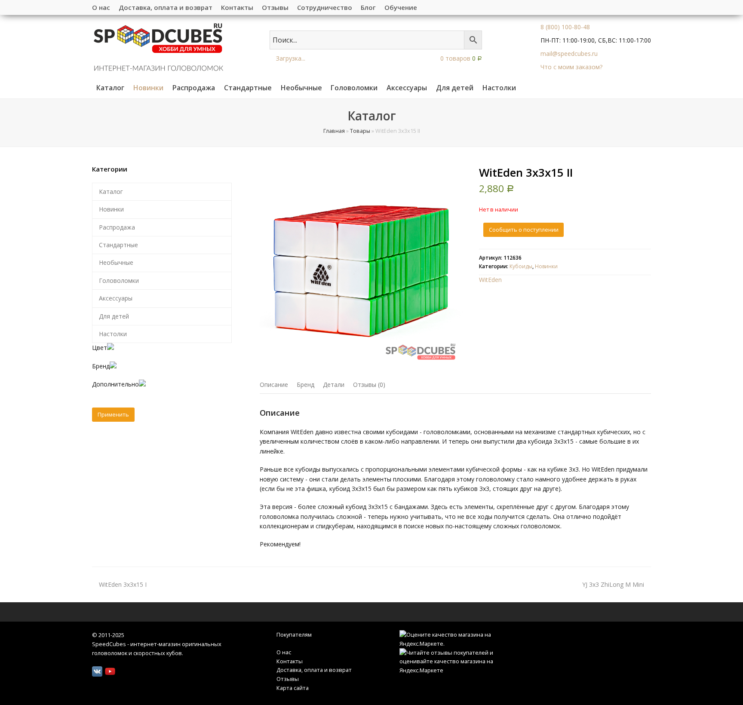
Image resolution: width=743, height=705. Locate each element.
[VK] (97, 671)
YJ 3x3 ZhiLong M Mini (613, 584)
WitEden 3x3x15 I (123, 584)
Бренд (305, 384)
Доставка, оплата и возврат (314, 670)
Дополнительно (115, 384)
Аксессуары (115, 298)
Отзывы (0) (369, 384)
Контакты (289, 661)
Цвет (99, 347)
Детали (333, 384)
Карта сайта (292, 688)
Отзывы (287, 679)
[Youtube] (110, 671)
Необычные (116, 262)
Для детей (114, 316)
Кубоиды (521, 266)
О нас (283, 652)
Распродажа (117, 227)
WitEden (490, 280)
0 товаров (460, 58)
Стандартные (118, 245)
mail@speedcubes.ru (569, 53)
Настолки (113, 334)
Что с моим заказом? (571, 67)
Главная (334, 131)
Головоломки (119, 280)
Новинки (546, 266)
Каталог (111, 191)
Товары (360, 131)
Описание (274, 384)
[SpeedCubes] (158, 46)
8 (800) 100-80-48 (565, 27)
